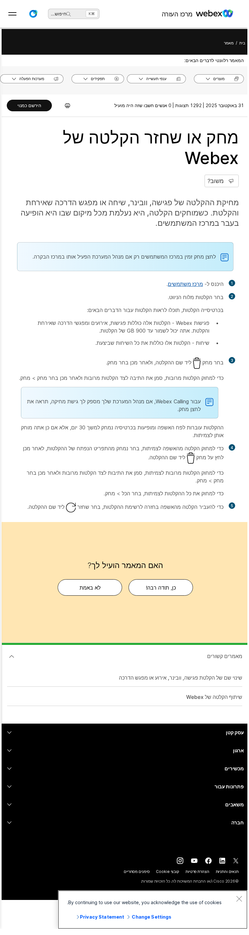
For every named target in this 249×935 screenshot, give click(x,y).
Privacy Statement (102, 917)
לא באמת (90, 587)
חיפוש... (58, 13)
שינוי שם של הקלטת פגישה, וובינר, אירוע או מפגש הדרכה (180, 677)
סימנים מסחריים (136, 871)
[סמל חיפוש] (68, 14)
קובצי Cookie (167, 871)
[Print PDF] (64, 105)
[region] (152, 909)
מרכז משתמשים (185, 284)
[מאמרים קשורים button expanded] (11, 656)
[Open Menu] (12, 13)
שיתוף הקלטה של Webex (214, 697)
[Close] (239, 898)
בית (242, 43)
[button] (33, 13)
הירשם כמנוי (29, 105)
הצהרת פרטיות (197, 871)
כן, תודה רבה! (161, 587)
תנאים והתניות (227, 871)
